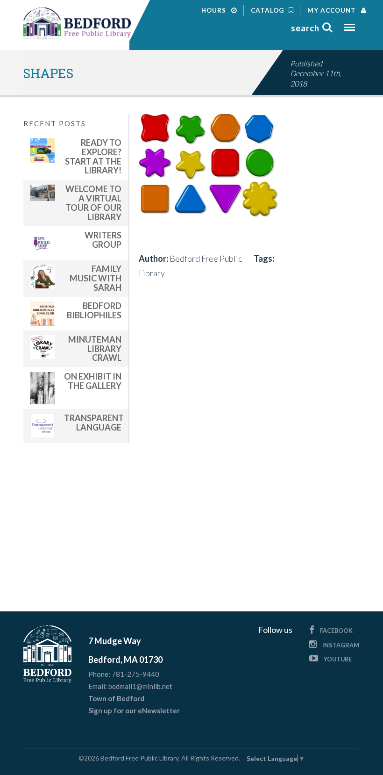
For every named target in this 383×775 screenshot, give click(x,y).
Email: (97, 686)
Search (305, 28)
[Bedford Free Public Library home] (77, 23)
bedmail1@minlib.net (140, 686)
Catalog (268, 10)
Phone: (99, 674)
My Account (332, 10)
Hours (214, 10)
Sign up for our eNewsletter (134, 710)
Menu (349, 24)
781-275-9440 (135, 674)
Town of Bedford (116, 698)
